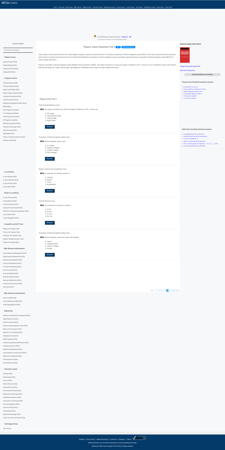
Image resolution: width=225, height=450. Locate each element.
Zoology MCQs (7, 374)
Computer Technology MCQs (12, 127)
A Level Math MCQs (9, 187)
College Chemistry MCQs (10, 68)
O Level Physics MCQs (10, 197)
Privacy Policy (90, 439)
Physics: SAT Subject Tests (11, 232)
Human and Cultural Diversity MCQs (14, 418)
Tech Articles (7, 428)
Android (125, 37)
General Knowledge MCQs (11, 242)
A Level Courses (130, 7)
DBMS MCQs (7, 106)
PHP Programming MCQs (11, 110)
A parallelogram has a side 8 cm (194, 134)
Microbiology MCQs (9, 377)
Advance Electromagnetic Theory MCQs (15, 326)
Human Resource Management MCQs (14, 253)
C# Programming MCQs (10, 120)
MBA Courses (77, 7)
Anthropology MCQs (9, 411)
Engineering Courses (109, 7)
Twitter (128, 439)
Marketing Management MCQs (12, 260)
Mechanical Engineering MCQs (12, 349)
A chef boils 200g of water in (193, 94)
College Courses (86, 7)
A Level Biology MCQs (10, 176)
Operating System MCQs (10, 100)
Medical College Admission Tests (13, 239)
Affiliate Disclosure (102, 439)
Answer (50, 127)
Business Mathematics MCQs (12, 280)
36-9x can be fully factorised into (194, 141)
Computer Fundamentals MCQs (13, 208)
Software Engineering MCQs (11, 123)
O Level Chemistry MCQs (10, 204)
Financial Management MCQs (12, 263)
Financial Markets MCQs (10, 273)
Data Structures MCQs (10, 130)
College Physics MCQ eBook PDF (190, 66)
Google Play (191, 70)
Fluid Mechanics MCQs (10, 363)
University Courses (97, 7)
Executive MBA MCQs (9, 298)
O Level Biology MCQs (10, 201)
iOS (130, 37)
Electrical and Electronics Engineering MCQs (16, 315)
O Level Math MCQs (9, 214)
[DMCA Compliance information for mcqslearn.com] (139, 439)
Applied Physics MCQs (10, 62)
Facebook (122, 439)
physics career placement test (54, 54)
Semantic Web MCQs (9, 140)
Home (55, 7)
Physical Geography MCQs (11, 404)
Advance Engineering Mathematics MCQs (16, 342)
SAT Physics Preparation (11, 50)
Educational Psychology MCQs (12, 394)
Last (178, 290)
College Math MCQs (9, 72)
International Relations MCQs (12, 397)
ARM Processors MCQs (10, 339)
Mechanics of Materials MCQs (12, 356)
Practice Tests (160, 7)
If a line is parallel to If (191, 138)
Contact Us (113, 439)
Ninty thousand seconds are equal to (195, 136)
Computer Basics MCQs (10, 83)
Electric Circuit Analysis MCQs (12, 329)
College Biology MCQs (10, 65)
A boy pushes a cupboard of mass (195, 89)
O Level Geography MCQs (11, 218)
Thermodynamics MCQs (10, 359)
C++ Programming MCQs (11, 113)
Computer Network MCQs (11, 86)
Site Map (81, 439)
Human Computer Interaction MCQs (14, 137)
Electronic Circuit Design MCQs (12, 332)
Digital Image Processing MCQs (13, 93)
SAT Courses (139, 7)
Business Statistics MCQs (11, 277)
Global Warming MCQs (10, 387)
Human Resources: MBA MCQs (12, 301)
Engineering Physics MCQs (11, 346)
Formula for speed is (190, 96)
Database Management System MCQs (15, 103)
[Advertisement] (112, 21)
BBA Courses (69, 7)
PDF (118, 47)
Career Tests (168, 7)
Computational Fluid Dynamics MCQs (14, 353)
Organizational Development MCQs (14, 256)
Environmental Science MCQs (12, 390)
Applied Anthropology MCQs (12, 414)
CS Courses (61, 7)
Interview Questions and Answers (202, 74)
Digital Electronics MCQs (10, 319)
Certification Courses (149, 7)
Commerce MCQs (8, 287)
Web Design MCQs (9, 133)
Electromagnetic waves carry (193, 91)
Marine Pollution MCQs (10, 384)
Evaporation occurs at (191, 87)
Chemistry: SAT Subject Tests (12, 235)
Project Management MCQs (11, 304)
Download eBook (128, 47)
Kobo (185, 70)
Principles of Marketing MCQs (12, 267)
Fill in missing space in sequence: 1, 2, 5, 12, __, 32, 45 (201, 144)
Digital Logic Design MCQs (11, 89)
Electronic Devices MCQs (10, 322)
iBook (182, 70)
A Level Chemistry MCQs (10, 180)
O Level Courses (120, 7)
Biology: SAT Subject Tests (11, 229)
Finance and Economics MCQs (12, 283)
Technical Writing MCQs (10, 407)
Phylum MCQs (7, 380)
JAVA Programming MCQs (11, 116)
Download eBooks (18, 43)
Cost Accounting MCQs (10, 270)
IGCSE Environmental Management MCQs (16, 211)
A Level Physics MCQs (10, 183)
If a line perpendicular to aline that (194, 146)
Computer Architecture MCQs (12, 96)
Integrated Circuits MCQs (10, 336)
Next (174, 290)
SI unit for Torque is (190, 98)
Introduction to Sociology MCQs (13, 401)
